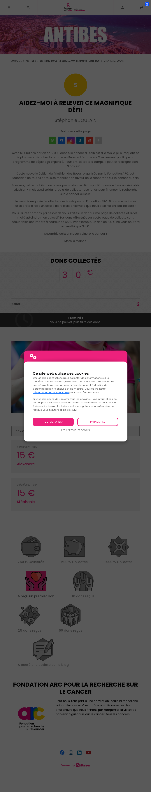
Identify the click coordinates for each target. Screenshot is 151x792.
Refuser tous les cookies (75, 430)
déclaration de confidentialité (51, 392)
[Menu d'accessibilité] (147, 4)
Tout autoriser (53, 421)
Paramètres (97, 421)
